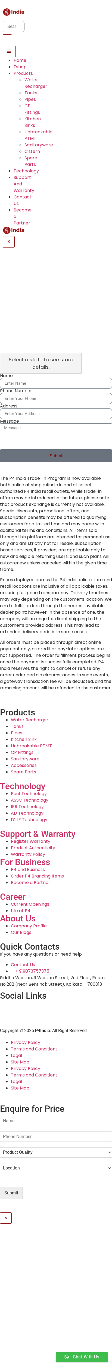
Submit (11, 1192)
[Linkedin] (7, 1007)
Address (8, 406)
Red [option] (22, 1324)
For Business (25, 862)
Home (20, 60)
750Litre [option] (25, 1363)
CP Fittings (32, 109)
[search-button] (7, 36)
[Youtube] (51, 1007)
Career (13, 897)
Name (6, 376)
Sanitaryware (38, 145)
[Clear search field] (6, 1262)
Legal (16, 1055)
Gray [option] (23, 1317)
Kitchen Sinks (32, 122)
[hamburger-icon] (9, 51)
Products (23, 73)
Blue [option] (22, 1311)
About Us (18, 918)
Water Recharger (35, 83)
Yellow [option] (24, 1337)
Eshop (20, 67)
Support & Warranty (38, 834)
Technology (26, 171)
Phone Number (16, 391)
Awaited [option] (23, 1298)
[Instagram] (36, 1007)
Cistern (32, 151)
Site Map (20, 1062)
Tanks (30, 93)
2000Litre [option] (26, 1356)
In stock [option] (22, 1285)
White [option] (24, 1330)
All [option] (17, 1278)
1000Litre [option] (26, 1350)
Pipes (30, 99)
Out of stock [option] (27, 1291)
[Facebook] (21, 1007)
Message (9, 421)
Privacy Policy (25, 1042)
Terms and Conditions (34, 1049)
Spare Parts (30, 161)
